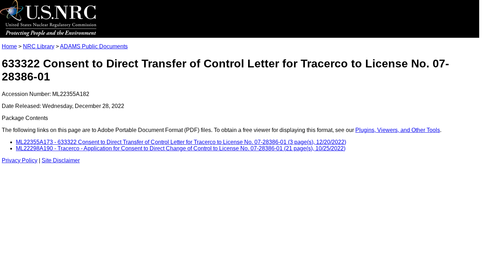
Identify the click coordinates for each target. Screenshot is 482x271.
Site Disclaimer (61, 160)
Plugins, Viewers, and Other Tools (397, 130)
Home (9, 46)
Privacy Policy (19, 160)
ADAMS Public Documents (94, 46)
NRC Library (38, 46)
